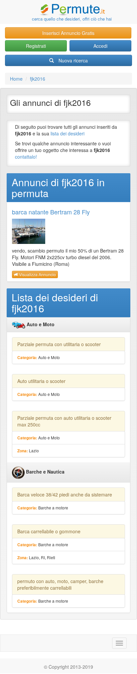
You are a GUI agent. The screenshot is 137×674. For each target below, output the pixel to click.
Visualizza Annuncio (37, 274)
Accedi (100, 45)
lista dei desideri (67, 133)
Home (16, 78)
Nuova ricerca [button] (73, 60)
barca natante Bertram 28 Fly (51, 211)
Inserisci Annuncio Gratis (68, 33)
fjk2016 (37, 78)
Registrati (36, 45)
